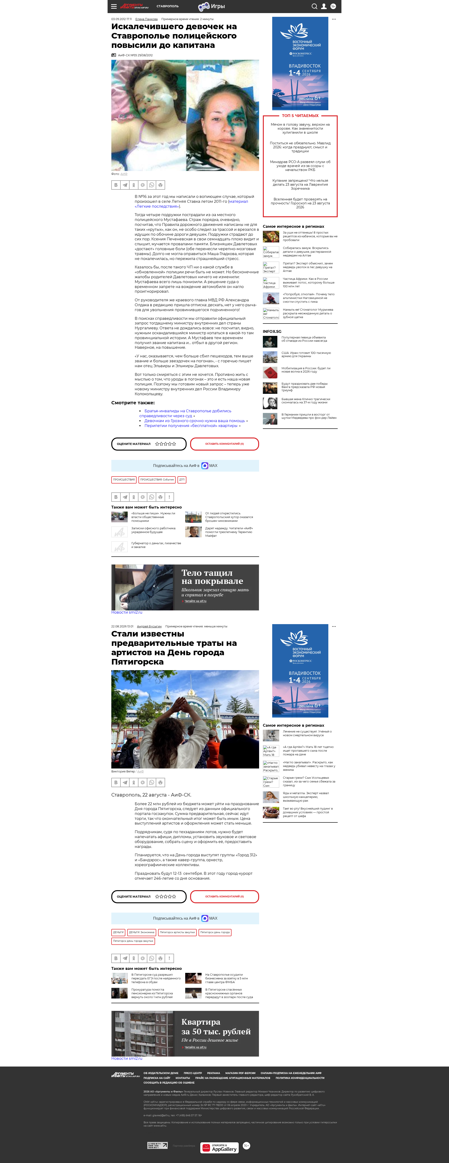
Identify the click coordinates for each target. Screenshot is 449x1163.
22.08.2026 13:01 (122, 626)
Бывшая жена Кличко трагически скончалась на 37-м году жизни (306, 401)
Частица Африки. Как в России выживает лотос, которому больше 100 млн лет (308, 282)
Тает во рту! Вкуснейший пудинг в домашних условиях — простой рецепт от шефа (308, 812)
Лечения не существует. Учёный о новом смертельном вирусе (307, 733)
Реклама (213, 1073)
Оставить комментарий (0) (224, 443)
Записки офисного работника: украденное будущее (153, 530)
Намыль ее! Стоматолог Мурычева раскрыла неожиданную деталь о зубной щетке (308, 313)
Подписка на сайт (157, 1078)
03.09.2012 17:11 (121, 19)
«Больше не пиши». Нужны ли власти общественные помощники (153, 517)
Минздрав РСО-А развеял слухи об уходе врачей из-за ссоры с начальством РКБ (300, 166)
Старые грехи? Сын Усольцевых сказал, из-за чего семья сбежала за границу (309, 781)
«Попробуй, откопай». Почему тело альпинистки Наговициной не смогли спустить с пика (309, 297)
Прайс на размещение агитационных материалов (232, 1078)
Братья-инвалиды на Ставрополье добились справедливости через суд (185, 413)
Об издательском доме (161, 1073)
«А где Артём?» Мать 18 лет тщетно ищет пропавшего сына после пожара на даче (308, 750)
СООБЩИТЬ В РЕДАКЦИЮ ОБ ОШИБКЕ (169, 1082)
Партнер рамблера (184, 1145)
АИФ (123, 174)
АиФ (140, 771)
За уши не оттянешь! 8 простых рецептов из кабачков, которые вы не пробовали (310, 236)
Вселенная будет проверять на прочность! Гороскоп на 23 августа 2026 (300, 203)
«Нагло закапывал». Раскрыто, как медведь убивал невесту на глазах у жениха (309, 766)
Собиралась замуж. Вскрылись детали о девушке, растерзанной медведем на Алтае (307, 251)
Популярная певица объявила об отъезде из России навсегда (304, 339)
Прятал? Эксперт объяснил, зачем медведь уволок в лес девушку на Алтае (308, 267)
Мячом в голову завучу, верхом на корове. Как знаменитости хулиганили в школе (300, 129)
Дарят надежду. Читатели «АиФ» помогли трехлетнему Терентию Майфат (229, 531)
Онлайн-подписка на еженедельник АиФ (291, 1073)
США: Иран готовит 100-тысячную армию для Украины (306, 354)
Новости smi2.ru (126, 612)
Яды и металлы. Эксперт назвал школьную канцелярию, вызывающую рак (306, 796)
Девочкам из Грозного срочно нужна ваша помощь (195, 421)
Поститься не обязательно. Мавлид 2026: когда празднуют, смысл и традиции (300, 147)
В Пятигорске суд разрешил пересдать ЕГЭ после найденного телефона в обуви (156, 978)
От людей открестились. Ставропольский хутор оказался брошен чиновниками (229, 517)
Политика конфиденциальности (300, 1078)
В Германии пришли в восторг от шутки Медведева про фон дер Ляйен (309, 416)
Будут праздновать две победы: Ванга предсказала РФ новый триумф (305, 387)
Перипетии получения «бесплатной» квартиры (191, 425)
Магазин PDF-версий (240, 1073)
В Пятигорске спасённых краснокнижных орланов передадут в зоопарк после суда (229, 993)
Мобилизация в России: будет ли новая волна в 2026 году (306, 370)
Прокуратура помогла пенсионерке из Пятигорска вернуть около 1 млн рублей (152, 993)
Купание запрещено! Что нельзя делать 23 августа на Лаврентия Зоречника (300, 185)
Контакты (183, 1078)
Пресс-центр (193, 1073)
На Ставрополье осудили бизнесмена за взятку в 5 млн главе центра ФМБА (226, 978)
